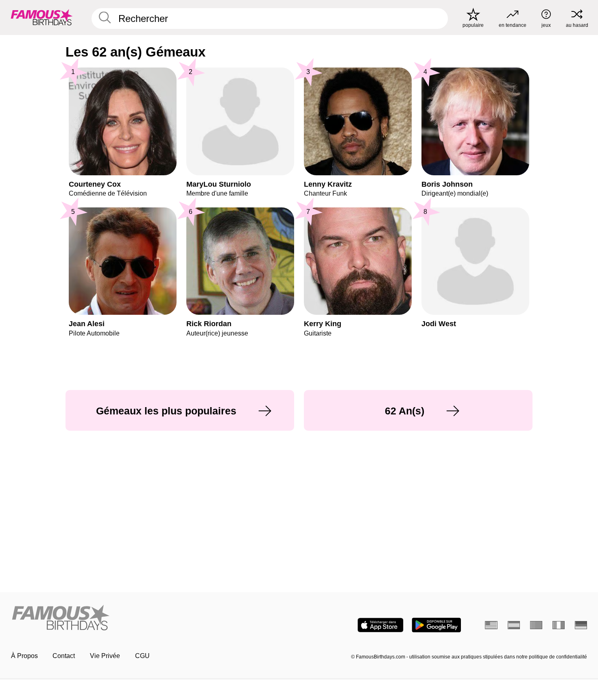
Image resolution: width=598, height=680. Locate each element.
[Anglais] (491, 625)
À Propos (24, 655)
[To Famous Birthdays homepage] (42, 17)
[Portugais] (536, 625)
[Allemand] (581, 625)
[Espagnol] (514, 625)
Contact (63, 655)
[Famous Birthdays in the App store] (380, 625)
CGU (142, 655)
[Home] (152, 618)
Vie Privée (105, 655)
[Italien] (558, 625)
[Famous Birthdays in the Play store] (436, 625)
